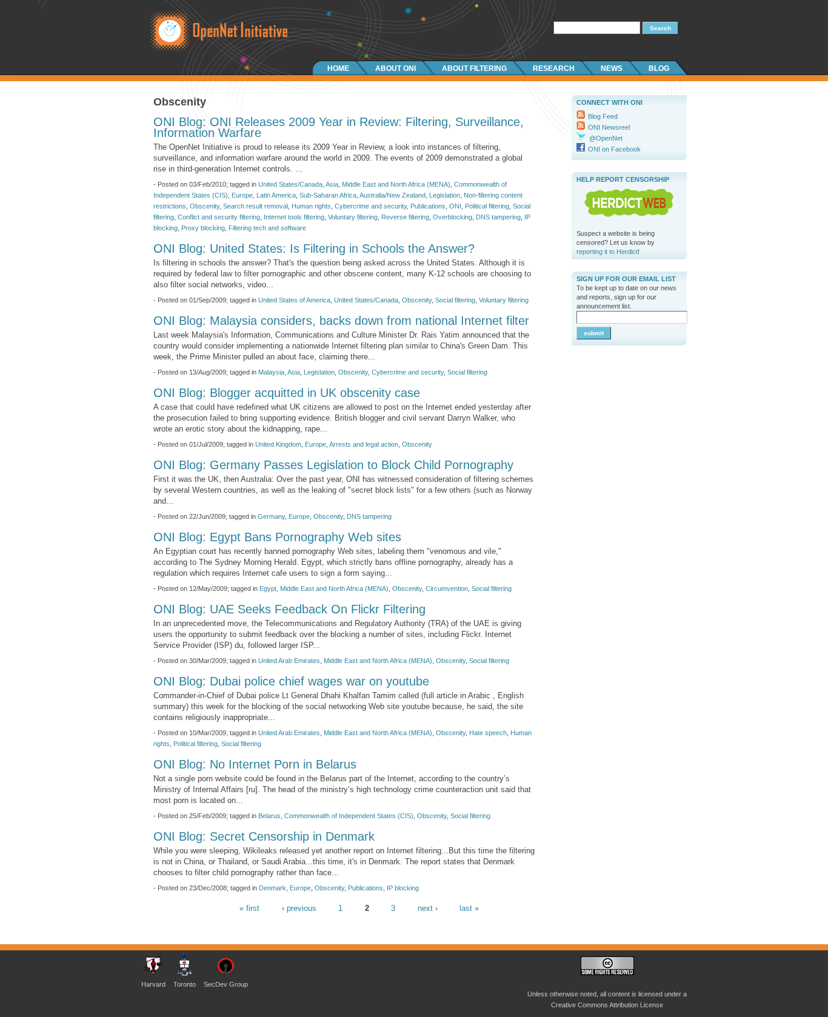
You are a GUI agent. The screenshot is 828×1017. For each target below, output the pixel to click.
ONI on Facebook (614, 149)
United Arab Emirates (289, 660)
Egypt (267, 588)
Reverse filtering (405, 217)
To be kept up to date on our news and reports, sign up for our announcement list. (626, 297)
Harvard (153, 984)
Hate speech (488, 732)
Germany (271, 516)
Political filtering (487, 206)
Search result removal (255, 206)
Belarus (269, 815)
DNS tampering (498, 217)
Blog (659, 68)
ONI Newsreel (609, 127)
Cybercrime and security (371, 206)
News (612, 68)
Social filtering (455, 300)
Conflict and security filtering (219, 217)
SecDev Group (226, 984)
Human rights (311, 206)
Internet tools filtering (294, 217)
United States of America (294, 300)
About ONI (395, 68)
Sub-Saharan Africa (327, 195)
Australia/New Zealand (392, 195)
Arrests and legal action (363, 444)
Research (554, 68)
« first (249, 908)
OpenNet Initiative (214, 30)
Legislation (444, 195)
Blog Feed (603, 116)
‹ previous (299, 908)
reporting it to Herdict (607, 251)
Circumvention (447, 588)
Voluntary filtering (353, 217)
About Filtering (474, 68)
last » (469, 908)
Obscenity (204, 206)
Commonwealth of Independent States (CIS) (348, 815)
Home (338, 68)
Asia (332, 184)
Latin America (276, 195)
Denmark (272, 888)
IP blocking (403, 888)
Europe (242, 195)
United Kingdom (278, 444)
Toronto (184, 984)
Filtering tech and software (267, 228)
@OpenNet (606, 138)
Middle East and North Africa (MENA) (396, 184)
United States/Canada (290, 184)
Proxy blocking (203, 228)
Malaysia (271, 372)
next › (428, 908)
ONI (455, 206)
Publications (428, 206)
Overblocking (452, 217)
